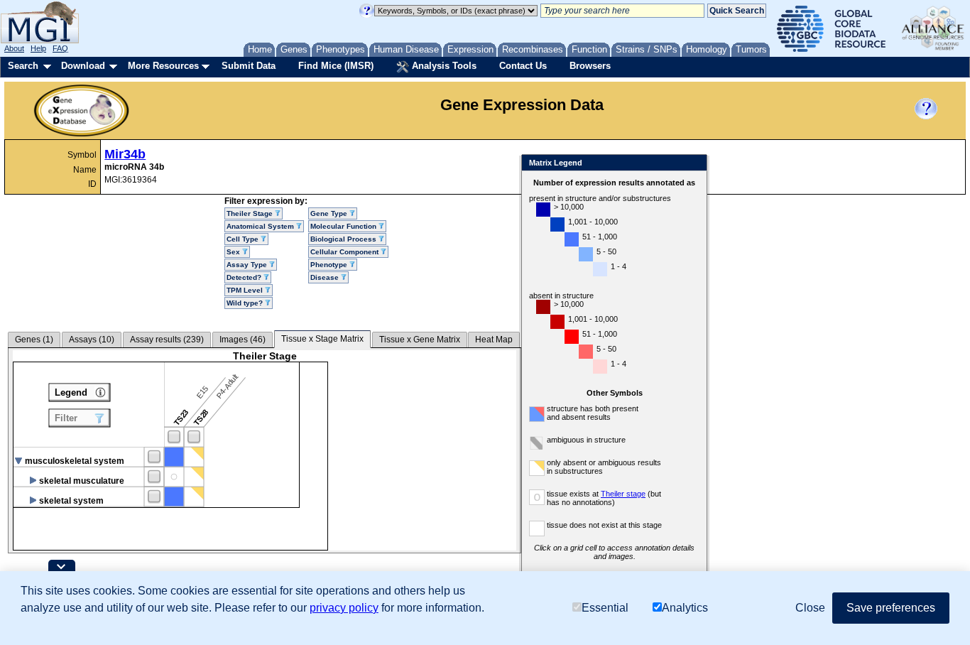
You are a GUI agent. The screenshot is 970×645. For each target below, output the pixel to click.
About (14, 48)
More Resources (163, 65)
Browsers (590, 65)
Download (83, 65)
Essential (605, 608)
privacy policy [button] (344, 608)
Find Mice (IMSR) (336, 65)
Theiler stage (623, 493)
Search (23, 65)
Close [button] (810, 608)
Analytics (685, 608)
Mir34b (125, 154)
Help (38, 48)
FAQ (60, 48)
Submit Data (249, 65)
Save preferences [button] (890, 608)
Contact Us (523, 65)
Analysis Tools (442, 65)
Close (693, 163)
